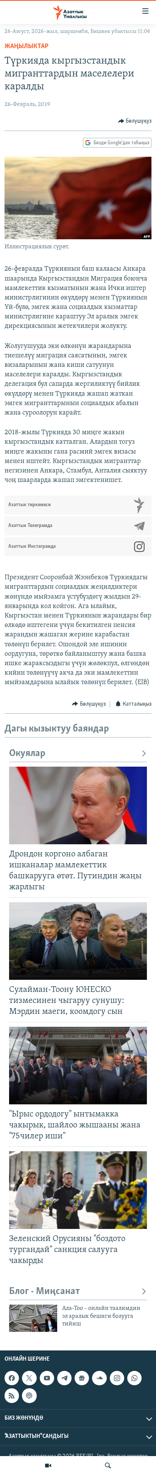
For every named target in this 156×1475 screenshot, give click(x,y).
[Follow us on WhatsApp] (134, 1378)
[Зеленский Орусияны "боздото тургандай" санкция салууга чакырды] (78, 1190)
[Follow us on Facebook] (12, 1378)
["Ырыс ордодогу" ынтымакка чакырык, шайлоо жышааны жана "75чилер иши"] (78, 1065)
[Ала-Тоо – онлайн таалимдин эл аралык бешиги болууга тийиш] (33, 1318)
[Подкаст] (29, 1395)
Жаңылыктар (26, 46)
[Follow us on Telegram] (64, 1378)
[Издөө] (108, 1465)
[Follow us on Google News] (82, 1378)
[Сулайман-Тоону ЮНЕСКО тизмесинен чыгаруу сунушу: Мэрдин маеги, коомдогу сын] (78, 941)
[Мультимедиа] (48, 1465)
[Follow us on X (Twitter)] (29, 1378)
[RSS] (12, 1395)
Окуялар (27, 753)
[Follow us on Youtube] (47, 1378)
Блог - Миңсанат (44, 1291)
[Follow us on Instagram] (117, 1378)
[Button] (135, 121)
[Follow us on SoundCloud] (99, 1378)
